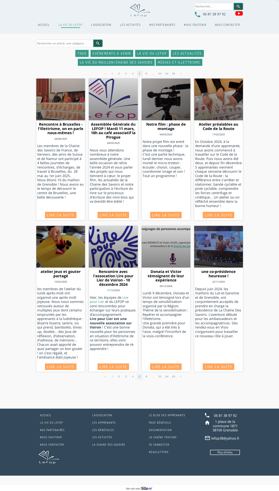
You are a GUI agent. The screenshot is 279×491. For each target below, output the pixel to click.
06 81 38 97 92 (214, 14)
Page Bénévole (160, 422)
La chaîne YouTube (163, 437)
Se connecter (159, 444)
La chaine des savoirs (108, 444)
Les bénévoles (103, 430)
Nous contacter (227, 25)
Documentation (160, 430)
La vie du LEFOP (70, 25)
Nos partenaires (162, 25)
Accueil (44, 25)
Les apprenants (104, 422)
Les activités (130, 25)
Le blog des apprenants (167, 415)
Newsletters (159, 452)
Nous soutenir (195, 25)
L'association (101, 25)
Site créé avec (133, 488)
